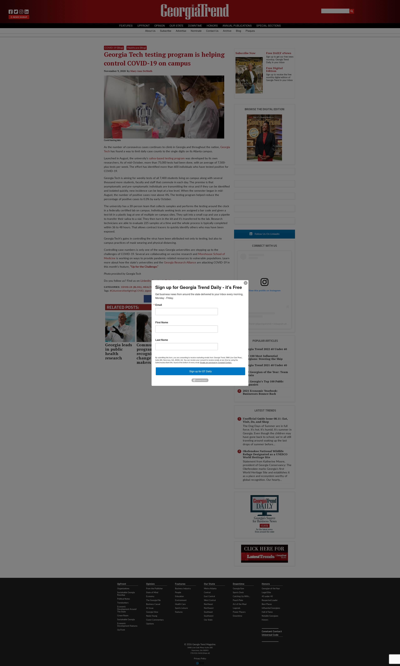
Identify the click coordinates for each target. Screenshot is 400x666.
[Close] (246, 283)
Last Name (161, 340)
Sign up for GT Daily (200, 371)
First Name (161, 322)
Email (158, 305)
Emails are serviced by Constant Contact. (216, 362)
